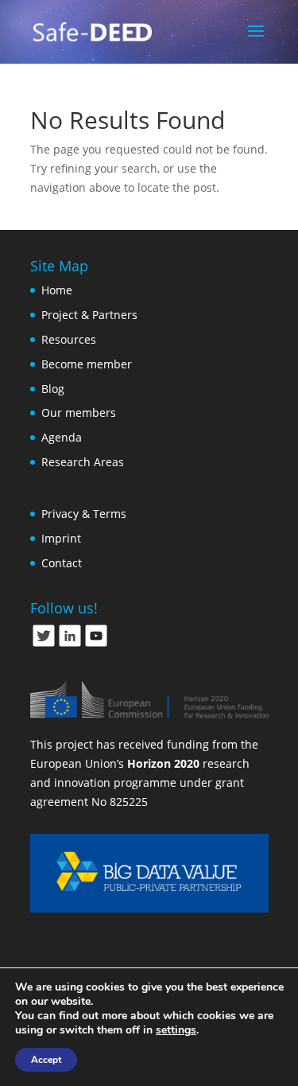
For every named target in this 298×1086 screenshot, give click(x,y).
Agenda (61, 437)
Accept (46, 1059)
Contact (61, 562)
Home (56, 290)
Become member (86, 364)
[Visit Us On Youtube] (96, 644)
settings (176, 1030)
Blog (52, 388)
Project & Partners (89, 314)
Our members (78, 412)
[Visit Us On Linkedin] (69, 644)
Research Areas (82, 461)
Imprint (61, 538)
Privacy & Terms (83, 513)
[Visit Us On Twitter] (43, 644)
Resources (68, 339)
